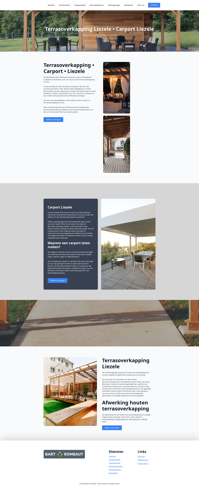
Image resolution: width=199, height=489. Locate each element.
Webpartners (143, 460)
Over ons (140, 5)
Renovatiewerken (97, 5)
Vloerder (51, 5)
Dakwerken (128, 5)
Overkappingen (114, 5)
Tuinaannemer (64, 5)
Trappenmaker (80, 5)
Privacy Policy (143, 463)
